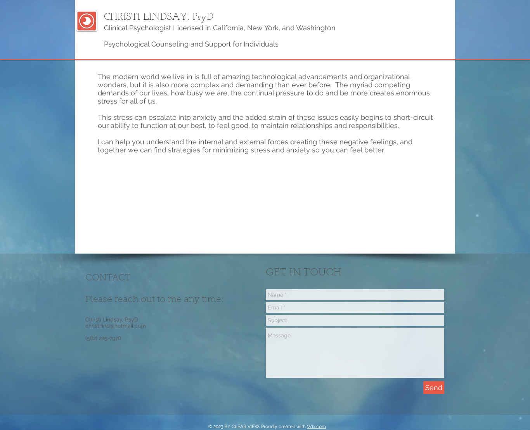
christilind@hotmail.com (115, 326)
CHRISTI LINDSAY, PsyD (158, 17)
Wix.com (316, 426)
